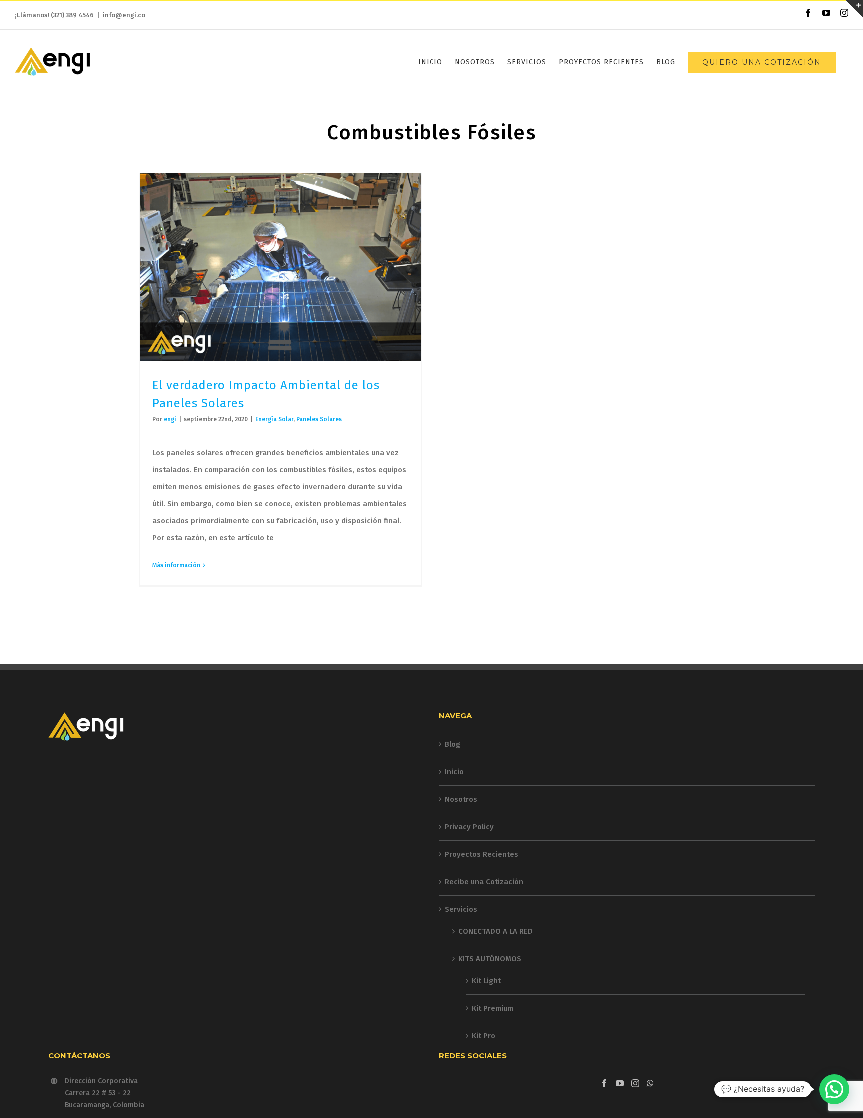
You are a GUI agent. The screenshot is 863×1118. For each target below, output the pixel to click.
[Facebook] (604, 1083)
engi (170, 419)
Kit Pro (483, 1035)
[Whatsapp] (650, 1083)
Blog (452, 744)
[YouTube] (620, 1083)
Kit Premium (492, 1008)
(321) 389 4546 (72, 15)
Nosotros (461, 799)
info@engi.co (124, 15)
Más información (176, 565)
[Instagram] (635, 1083)
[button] (834, 1089)
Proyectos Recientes (481, 854)
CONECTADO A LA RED (495, 931)
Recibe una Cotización (484, 881)
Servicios (461, 909)
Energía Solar (274, 419)
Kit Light (486, 980)
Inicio (454, 771)
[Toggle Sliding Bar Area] (854, 9)
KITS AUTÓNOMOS (489, 958)
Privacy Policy (469, 826)
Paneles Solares (319, 419)
